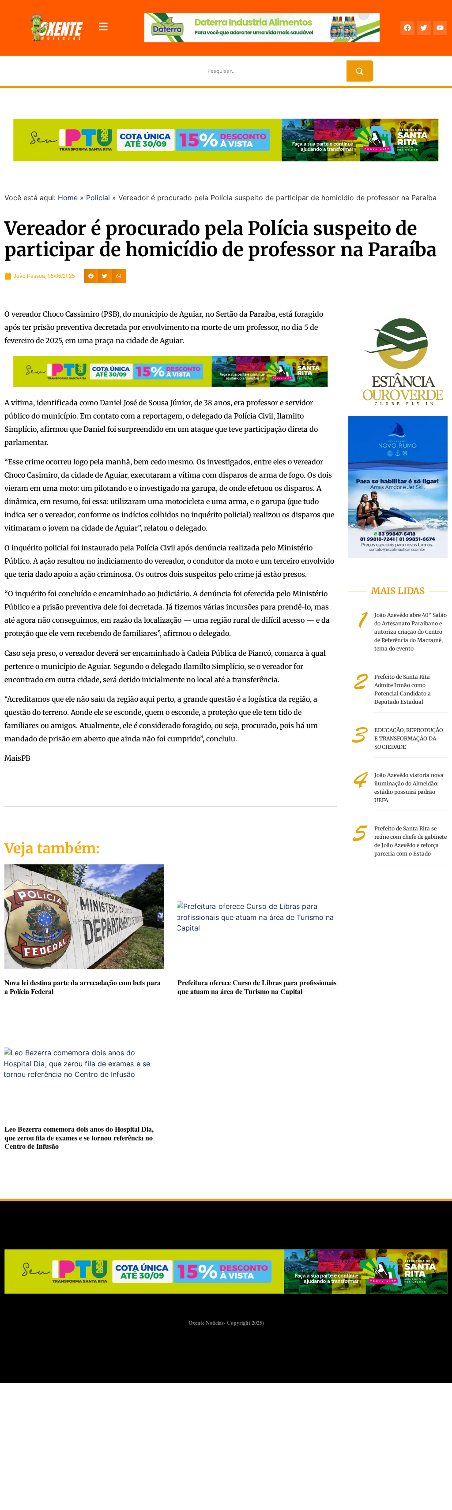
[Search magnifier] (360, 71)
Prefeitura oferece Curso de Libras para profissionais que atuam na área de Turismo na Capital (256, 986)
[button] (91, 276)
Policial (98, 197)
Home (68, 197)
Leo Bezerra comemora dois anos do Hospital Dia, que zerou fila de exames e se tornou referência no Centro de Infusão (79, 1137)
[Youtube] (440, 28)
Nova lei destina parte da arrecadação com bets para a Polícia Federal (82, 986)
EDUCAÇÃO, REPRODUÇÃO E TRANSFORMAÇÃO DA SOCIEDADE (408, 738)
